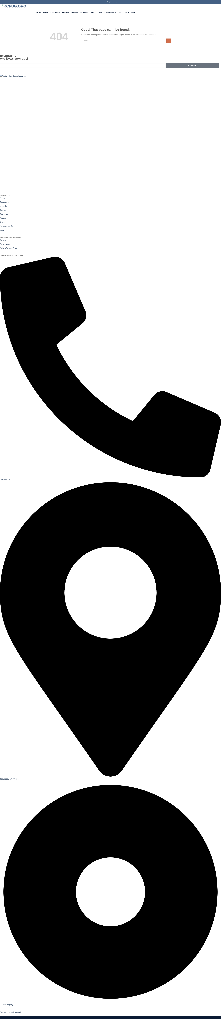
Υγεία (121, 12)
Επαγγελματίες (111, 12)
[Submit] (168, 41)
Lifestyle (65, 12)
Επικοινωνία (130, 12)
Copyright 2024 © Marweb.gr (11, 1012)
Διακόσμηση (55, 12)
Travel (99, 12)
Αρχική (38, 12)
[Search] (32, 12)
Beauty (93, 12)
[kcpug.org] (15, 12)
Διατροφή (84, 12)
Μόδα (45, 12)
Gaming (74, 12)
